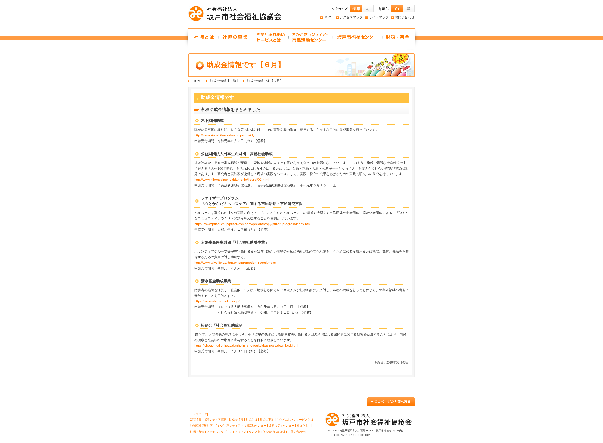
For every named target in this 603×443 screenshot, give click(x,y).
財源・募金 (399, 39)
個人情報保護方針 (274, 431)
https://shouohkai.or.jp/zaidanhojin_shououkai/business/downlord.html (246, 345)
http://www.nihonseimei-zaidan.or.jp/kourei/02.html (231, 179)
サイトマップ (379, 17)
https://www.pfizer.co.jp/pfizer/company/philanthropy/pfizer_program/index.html (252, 224)
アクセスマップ (351, 17)
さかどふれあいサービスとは (271, 39)
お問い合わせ (405, 17)
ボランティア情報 (215, 419)
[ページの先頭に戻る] (391, 401)
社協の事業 (236, 39)
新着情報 (195, 419)
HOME (329, 17)
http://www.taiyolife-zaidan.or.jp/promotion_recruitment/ (235, 262)
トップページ (198, 414)
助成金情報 (236, 419)
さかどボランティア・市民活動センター (240, 425)
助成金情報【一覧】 (225, 81)
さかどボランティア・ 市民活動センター (311, 39)
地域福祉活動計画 (201, 425)
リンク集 (254, 431)
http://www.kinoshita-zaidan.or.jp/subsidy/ (224, 135)
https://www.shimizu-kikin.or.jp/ (217, 301)
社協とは (203, 39)
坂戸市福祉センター (358, 39)
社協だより (304, 425)
